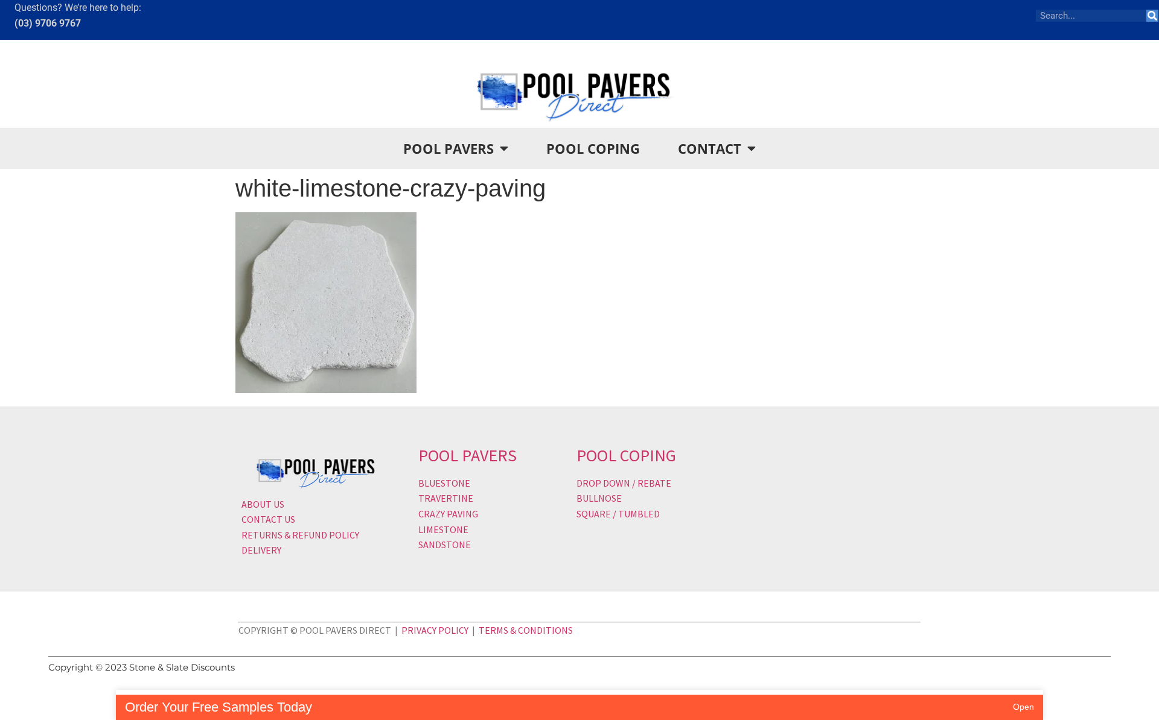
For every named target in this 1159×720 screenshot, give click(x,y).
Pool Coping (626, 455)
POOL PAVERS (448, 148)
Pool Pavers (467, 455)
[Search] (1152, 16)
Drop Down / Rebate (623, 483)
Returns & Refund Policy (300, 535)
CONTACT (709, 148)
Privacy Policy (434, 630)
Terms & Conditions (526, 630)
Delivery (261, 550)
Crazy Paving (448, 514)
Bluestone (444, 483)
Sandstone (444, 544)
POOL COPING (593, 148)
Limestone (443, 529)
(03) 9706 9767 (47, 23)
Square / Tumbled (618, 514)
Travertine (445, 498)
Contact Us (268, 519)
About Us (262, 504)
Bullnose (599, 498)
